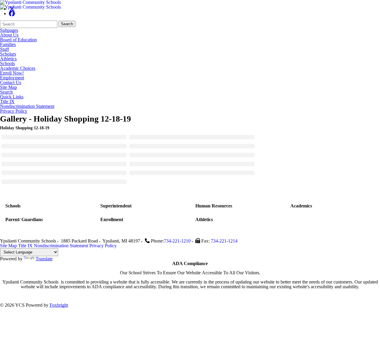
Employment (12, 77)
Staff (4, 49)
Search (67, 24)
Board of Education (18, 39)
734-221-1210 (177, 240)
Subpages (9, 30)
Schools (7, 63)
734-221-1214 (224, 240)
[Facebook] (12, 13)
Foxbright (59, 305)
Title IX (7, 101)
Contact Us (10, 82)
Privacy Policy (13, 111)
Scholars (8, 54)
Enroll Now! (12, 73)
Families (8, 44)
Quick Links (11, 97)
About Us (9, 35)
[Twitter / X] (12, 8)
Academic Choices (17, 68)
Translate (44, 258)
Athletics (8, 58)
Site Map (8, 87)
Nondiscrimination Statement (27, 106)
